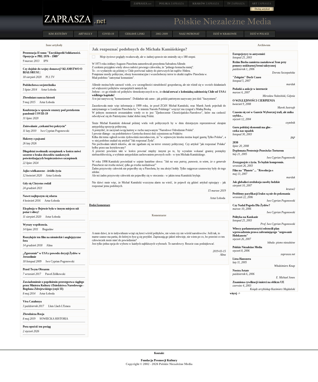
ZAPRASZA (171, 3)
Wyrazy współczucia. (35, 224)
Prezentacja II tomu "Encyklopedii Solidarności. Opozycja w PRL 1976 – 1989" (52, 54)
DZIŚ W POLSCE (259, 33)
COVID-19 (108, 33)
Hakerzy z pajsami (34, 138)
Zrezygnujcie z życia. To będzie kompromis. (258, 162)
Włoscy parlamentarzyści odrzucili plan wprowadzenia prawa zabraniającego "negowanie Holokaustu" (262, 232)
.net (142, 3)
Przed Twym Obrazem (36, 269)
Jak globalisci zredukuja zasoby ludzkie (256, 182)
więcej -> (235, 293)
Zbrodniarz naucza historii (39, 97)
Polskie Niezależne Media (247, 247)
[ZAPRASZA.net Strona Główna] (68, 25)
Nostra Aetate (241, 270)
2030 (235, 142)
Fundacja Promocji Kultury (159, 360)
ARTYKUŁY (85, 33)
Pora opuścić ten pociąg (37, 326)
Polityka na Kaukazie (245, 217)
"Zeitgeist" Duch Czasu (247, 77)
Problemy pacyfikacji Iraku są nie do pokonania (261, 193)
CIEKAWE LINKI (135, 33)
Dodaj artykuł (262, 8)
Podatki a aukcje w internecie (250, 89)
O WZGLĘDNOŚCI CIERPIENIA (254, 100)
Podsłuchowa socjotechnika (39, 85)
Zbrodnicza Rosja (33, 314)
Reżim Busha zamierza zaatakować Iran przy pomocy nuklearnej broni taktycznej (259, 64)
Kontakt (159, 353)
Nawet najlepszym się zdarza (40, 196)
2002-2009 (162, 33)
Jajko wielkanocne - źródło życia (42, 170)
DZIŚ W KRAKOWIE (225, 33)
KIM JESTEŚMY (58, 33)
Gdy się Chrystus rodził (37, 183)
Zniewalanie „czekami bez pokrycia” (44, 126)
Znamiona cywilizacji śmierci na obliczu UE (258, 282)
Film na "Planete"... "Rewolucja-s (253, 170)
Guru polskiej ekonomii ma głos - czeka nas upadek (252, 129)
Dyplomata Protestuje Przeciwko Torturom (258, 150)
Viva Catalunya (32, 301)
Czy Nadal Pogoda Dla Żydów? (251, 205)
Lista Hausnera (242, 258)
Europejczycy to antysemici (249, 54)
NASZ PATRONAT (189, 33)
